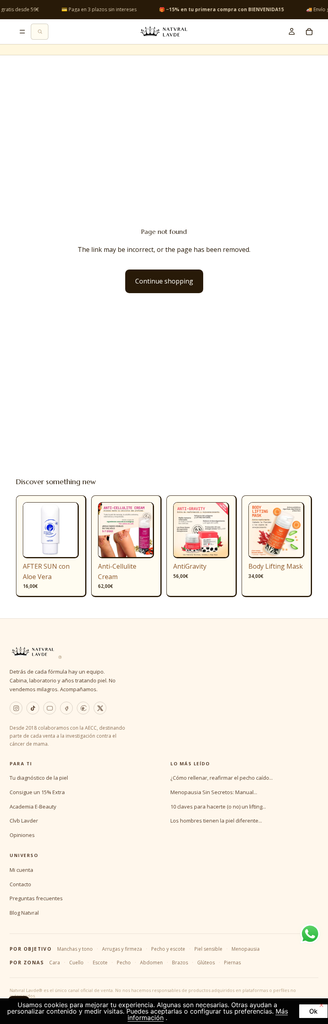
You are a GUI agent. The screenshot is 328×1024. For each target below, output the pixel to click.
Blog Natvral (24, 912)
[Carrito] (309, 31)
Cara (54, 962)
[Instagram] (16, 708)
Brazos (180, 962)
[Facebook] (66, 708)
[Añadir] (66, 546)
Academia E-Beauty (33, 806)
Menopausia (246, 949)
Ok (313, 1011)
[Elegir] (141, 546)
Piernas (232, 962)
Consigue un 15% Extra (37, 792)
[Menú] (22, 31)
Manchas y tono (75, 949)
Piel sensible (208, 949)
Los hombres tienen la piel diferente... (216, 820)
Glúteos (206, 962)
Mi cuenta (21, 869)
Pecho (124, 962)
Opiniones (22, 835)
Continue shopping (164, 281)
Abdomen (151, 962)
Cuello (76, 962)
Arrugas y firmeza (122, 949)
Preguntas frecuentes (36, 898)
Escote (100, 962)
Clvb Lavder (24, 820)
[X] (100, 708)
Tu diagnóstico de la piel (39, 777)
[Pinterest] (83, 708)
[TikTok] (32, 708)
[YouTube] (49, 708)
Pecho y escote (168, 949)
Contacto (20, 884)
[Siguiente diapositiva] (70, 530)
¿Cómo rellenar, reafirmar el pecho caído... (221, 777)
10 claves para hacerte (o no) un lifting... (218, 806)
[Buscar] (39, 32)
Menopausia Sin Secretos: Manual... (213, 792)
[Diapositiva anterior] (31, 530)
